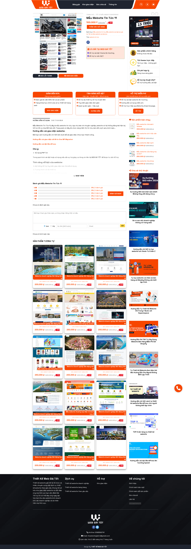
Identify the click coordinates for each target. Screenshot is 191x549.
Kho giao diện (88, 4)
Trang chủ (90, 14)
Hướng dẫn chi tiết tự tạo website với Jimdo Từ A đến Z (143, 250)
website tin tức (94, 37)
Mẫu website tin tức (99, 32)
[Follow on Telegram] (97, 527)
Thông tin (113, 4)
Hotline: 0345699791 (96, 532)
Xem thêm (79, 176)
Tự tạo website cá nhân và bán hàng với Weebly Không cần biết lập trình (144, 280)
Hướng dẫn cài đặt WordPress (44, 144)
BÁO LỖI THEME (46, 76)
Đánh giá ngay (115, 194)
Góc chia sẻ (101, 4)
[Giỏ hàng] (153, 4)
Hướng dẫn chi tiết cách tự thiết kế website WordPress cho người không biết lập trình (143, 403)
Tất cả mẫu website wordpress (107, 14)
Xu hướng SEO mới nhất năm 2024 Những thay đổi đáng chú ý (143, 193)
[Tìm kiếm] (141, 4)
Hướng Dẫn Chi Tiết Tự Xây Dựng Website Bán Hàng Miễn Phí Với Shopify (144, 341)
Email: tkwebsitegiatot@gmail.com (96, 536)
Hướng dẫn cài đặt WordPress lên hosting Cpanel (143, 462)
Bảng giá (76, 4)
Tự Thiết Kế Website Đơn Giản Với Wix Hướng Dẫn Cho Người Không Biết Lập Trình (143, 372)
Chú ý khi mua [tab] (57, 120)
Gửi (122, 226)
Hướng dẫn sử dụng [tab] (41, 120)
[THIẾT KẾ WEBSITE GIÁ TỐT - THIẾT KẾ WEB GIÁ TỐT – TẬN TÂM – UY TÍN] (46, 4)
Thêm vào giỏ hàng (97, 27)
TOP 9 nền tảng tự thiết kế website (143, 433)
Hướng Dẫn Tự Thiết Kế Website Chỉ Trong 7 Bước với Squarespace (143, 311)
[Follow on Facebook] (88, 42)
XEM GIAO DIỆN (72, 76)
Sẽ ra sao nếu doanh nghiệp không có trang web (143, 221)
